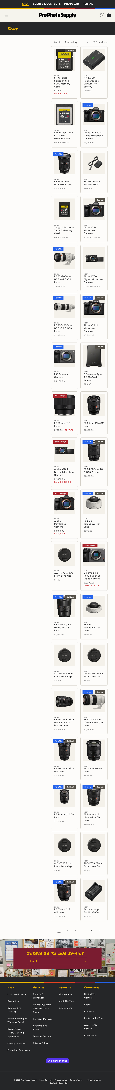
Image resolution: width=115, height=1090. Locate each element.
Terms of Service (42, 1036)
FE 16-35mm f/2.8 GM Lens (64, 770)
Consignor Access (17, 1043)
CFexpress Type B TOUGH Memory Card (63, 135)
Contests (89, 1011)
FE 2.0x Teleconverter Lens (92, 524)
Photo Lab (71, 3)
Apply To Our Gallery (91, 1027)
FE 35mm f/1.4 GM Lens (94, 425)
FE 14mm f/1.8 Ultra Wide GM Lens (92, 817)
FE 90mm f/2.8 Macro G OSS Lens (62, 627)
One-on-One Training (14, 1010)
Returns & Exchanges (38, 996)
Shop (25, 3)
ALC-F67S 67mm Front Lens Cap (93, 865)
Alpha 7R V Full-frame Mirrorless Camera (93, 135)
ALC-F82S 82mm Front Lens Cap (64, 675)
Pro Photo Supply (29, 1080)
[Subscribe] (84, 961)
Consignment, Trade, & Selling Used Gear (15, 1033)
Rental (88, 3)
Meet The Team (67, 1001)
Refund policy (46, 1080)
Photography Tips (93, 1018)
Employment (65, 1008)
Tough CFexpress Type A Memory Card (64, 230)
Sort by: (58, 42)
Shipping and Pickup (40, 1027)
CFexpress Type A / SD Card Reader (93, 377)
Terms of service (77, 1080)
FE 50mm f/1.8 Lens (62, 425)
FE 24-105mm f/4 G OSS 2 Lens (93, 471)
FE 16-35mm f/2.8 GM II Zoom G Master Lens (64, 722)
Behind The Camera (90, 996)
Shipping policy (94, 1080)
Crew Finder (90, 1035)
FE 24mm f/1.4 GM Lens (64, 816)
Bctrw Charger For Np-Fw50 (92, 911)
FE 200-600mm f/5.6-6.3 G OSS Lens (63, 328)
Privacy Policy (40, 1043)
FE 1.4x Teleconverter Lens (92, 627)
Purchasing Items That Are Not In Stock (42, 1008)
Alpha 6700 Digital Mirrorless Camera (94, 279)
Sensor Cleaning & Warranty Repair (17, 1020)
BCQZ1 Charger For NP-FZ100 (92, 183)
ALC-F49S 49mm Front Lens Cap (93, 675)
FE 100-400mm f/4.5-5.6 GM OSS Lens (93, 722)
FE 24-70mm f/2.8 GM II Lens (63, 183)
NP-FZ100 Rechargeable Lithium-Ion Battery (92, 82)
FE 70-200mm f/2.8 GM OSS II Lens (62, 279)
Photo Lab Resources (18, 1050)
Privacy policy (61, 1080)
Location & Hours (16, 994)
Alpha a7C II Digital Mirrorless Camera (64, 472)
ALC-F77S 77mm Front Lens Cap (63, 574)
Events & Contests (47, 3)
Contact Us (13, 1001)
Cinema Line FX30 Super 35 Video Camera (92, 575)
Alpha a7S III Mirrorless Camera (91, 328)
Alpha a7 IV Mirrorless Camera (90, 230)
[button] (6, 15)
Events (88, 1004)
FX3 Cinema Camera (61, 376)
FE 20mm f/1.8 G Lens (93, 770)
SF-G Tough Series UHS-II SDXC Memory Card (62, 82)
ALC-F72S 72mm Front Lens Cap (63, 865)
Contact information (59, 1083)
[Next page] (99, 930)
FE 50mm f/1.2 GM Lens (62, 911)
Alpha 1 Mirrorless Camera (60, 524)
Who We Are (65, 994)
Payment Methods (43, 1019)
